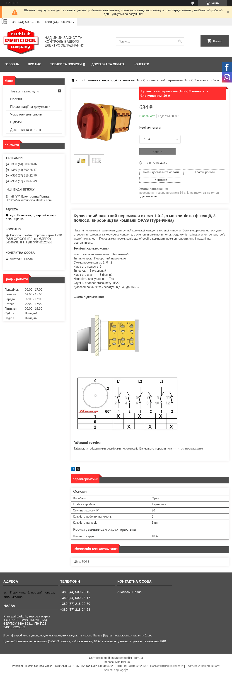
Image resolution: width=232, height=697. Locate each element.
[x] (78, 470)
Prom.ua (138, 657)
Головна (12, 64)
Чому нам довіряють (26, 114)
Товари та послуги (66, 64)
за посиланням (192, 448)
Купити (157, 151)
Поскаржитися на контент (167, 666)
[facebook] (73, 470)
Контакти (141, 64)
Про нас (34, 64)
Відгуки (16, 122)
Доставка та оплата (108, 64)
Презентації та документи (30, 106)
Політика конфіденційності (203, 666)
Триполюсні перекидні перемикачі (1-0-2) (114, 80)
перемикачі (92, 230)
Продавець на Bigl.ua (116, 662)
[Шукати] (180, 41)
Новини (16, 99)
